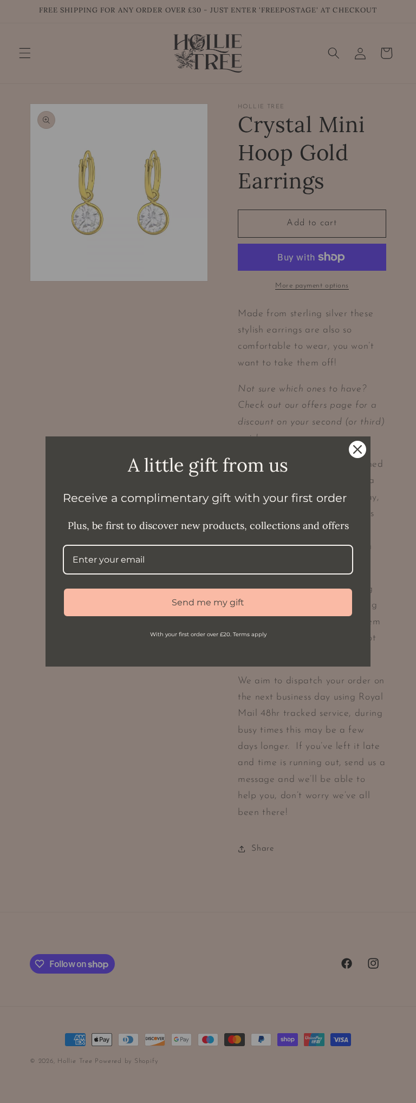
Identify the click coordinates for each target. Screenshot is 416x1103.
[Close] (357, 449)
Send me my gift (208, 602)
